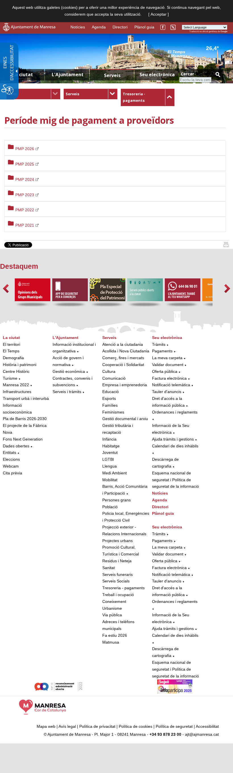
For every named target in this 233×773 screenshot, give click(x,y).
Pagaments (162, 351)
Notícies (77, 27)
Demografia (13, 358)
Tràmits (158, 344)
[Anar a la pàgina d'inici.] (29, 30)
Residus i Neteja (117, 561)
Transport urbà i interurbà (26, 398)
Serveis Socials (116, 581)
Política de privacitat (97, 726)
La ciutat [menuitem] (23, 74)
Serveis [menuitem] (112, 75)
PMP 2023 (25, 195)
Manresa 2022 (16, 385)
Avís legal (67, 726)
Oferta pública (164, 371)
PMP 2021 (25, 225)
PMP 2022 (25, 210)
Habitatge (111, 446)
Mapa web (46, 726)
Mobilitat (109, 480)
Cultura (108, 371)
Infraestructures (17, 391)
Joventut (110, 452)
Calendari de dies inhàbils (175, 446)
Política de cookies (135, 726)
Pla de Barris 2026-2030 (25, 418)
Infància (109, 439)
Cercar (187, 74)
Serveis (72, 93)
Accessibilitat (207, 726)
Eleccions (11, 459)
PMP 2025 (25, 164)
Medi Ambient (114, 473)
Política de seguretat (174, 726)
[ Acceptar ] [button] (158, 14)
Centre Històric (16, 371)
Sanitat (108, 567)
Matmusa (110, 642)
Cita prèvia (12, 473)
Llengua (109, 466)
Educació (110, 391)
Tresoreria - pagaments (123, 588)
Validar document (167, 364)
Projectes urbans (117, 540)
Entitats (9, 452)
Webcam (11, 466)
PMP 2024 (25, 179)
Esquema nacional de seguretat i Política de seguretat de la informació (175, 480)
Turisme (10, 378)
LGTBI (108, 459)
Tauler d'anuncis (166, 391)
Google (223, 31)
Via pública (112, 615)
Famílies (110, 405)
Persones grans (116, 500)
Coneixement (114, 601)
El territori (11, 344)
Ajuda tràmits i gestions (173, 439)
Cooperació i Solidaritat (123, 364)
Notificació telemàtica (171, 385)
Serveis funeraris (117, 574)
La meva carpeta (167, 358)
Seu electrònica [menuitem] (157, 74)
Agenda (99, 27)
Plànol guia (144, 27)
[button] (6, 288)
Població (110, 507)
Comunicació (114, 378)
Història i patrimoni (19, 364)
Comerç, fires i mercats (123, 358)
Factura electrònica (169, 378)
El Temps (11, 351)
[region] (197, 53)
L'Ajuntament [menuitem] (68, 74)
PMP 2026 (25, 148)
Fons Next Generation (23, 439)
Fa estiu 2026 (114, 635)
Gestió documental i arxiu (125, 418)
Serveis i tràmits (67, 391)
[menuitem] (33, 94)
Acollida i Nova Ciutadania (125, 351)
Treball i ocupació (118, 594)
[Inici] (226, 245)
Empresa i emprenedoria (124, 385)
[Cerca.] (217, 74)
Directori (120, 27)
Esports (109, 398)
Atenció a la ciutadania (122, 344)
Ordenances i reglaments (174, 412)
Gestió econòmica (69, 371)
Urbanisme (112, 608)
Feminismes (113, 412)
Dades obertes (16, 446)
